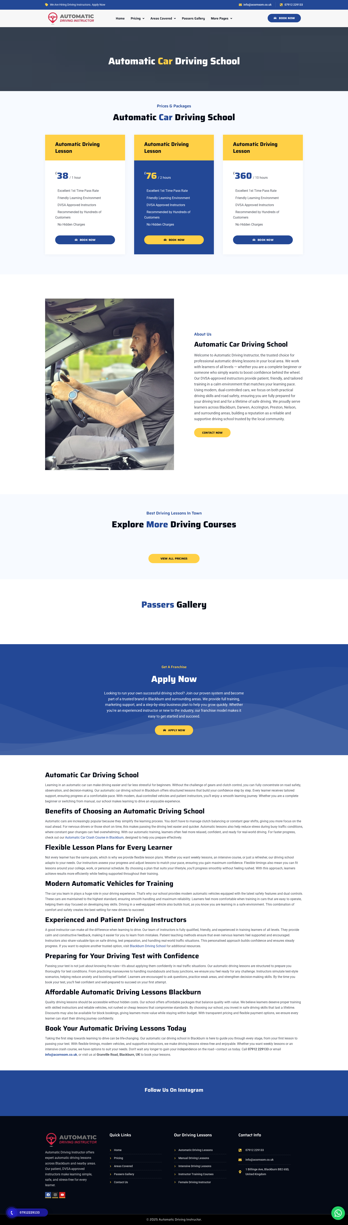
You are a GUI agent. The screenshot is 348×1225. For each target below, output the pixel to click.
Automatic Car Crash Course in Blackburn (94, 837)
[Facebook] (48, 1195)
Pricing (136, 18)
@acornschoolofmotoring (174, 1101)
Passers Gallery (193, 18)
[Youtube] (62, 1195)
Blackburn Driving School (148, 946)
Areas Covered (161, 18)
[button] (137, 18)
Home (120, 18)
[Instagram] (55, 1195)
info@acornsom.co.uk (61, 1055)
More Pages (219, 18)
